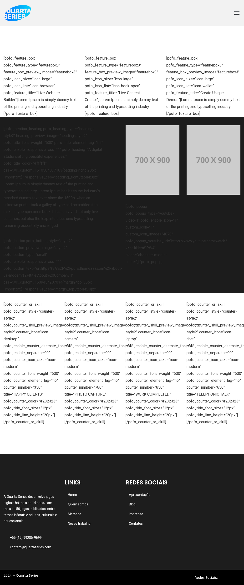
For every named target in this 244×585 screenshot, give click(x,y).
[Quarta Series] (17, 13)
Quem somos (78, 504)
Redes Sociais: (206, 577)
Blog (132, 504)
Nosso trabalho (79, 523)
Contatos (136, 523)
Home (72, 495)
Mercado (74, 514)
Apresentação (139, 495)
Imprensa (136, 514)
